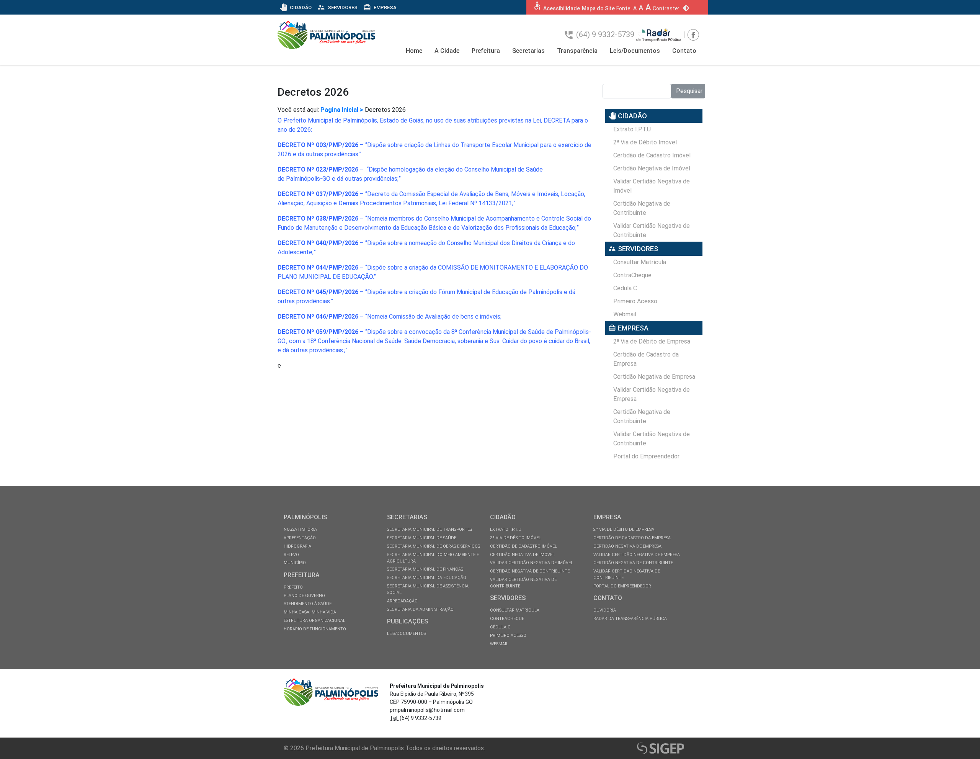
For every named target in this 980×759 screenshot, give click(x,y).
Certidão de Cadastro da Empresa (646, 359)
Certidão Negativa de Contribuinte (641, 208)
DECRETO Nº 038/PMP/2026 (318, 218)
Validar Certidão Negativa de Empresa (651, 394)
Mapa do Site (598, 8)
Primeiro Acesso (635, 301)
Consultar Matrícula (639, 262)
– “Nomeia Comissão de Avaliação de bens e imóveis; (389, 316)
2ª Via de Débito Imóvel (645, 142)
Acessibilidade (561, 8)
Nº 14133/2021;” (493, 203)
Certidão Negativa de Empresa (654, 376)
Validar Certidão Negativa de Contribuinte (651, 230)
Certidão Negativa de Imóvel (651, 168)
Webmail (624, 314)
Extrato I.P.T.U (632, 129)
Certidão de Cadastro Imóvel (652, 155)
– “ (322, 145)
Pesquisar (689, 91)
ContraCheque (632, 275)
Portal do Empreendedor (646, 456)
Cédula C (625, 288)
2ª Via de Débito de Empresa (651, 341)
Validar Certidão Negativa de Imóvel (651, 186)
